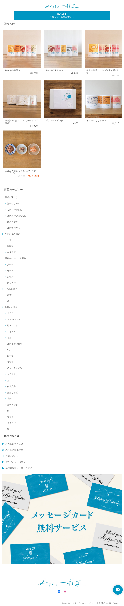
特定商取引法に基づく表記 (18, 468)
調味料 (10, 246)
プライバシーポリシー (16, 462)
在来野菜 (11, 252)
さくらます (12, 374)
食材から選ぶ (11, 307)
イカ (9, 337)
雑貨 (9, 295)
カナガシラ (12, 404)
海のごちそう (13, 203)
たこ (9, 380)
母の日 (10, 270)
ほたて (10, 356)
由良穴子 (11, 386)
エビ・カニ (12, 331)
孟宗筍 (10, 362)
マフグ (10, 417)
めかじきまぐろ (14, 368)
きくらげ (11, 423)
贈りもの (11, 282)
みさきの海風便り (14, 450)
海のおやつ (12, 221)
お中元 (10, 276)
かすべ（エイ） (15, 319)
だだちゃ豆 (12, 392)
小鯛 (9, 398)
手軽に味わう (11, 197)
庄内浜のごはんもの (16, 215)
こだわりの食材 (12, 234)
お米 (9, 240)
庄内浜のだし (13, 227)
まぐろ (10, 313)
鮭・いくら (12, 325)
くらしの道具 (11, 288)
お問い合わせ (12, 456)
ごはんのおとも (14, 209)
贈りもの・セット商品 (15, 258)
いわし (10, 350)
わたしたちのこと (14, 443)
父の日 (10, 264)
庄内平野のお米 (14, 343)
